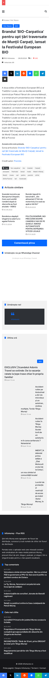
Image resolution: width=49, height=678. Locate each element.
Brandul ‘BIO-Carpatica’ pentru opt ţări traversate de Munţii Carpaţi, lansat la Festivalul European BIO (24, 151)
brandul (30, 168)
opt (17, 175)
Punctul (17, 161)
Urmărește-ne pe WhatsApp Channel (24, 258)
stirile (37, 175)
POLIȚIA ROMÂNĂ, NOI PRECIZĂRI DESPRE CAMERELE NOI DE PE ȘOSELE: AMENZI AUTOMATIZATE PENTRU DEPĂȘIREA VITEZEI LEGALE (36, 223)
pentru (23, 175)
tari (16, 179)
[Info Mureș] (10, 11)
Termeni (34, 668)
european (6, 172)
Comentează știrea (24, 243)
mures (12, 175)
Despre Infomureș (22, 668)
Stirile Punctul (7, 179)
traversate (22, 179)
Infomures (15, 319)
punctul (30, 175)
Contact (43, 668)
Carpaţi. (37, 168)
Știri (16, 26)
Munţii (5, 175)
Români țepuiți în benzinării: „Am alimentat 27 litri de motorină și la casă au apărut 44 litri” (35, 199)
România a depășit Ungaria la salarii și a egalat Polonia (11, 218)
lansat (23, 172)
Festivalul (15, 172)
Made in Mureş (38, 172)
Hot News (14, 20)
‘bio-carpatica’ (15, 168)
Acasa (6, 20)
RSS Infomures (9, 58)
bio (24, 168)
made (29, 172)
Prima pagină (8, 668)
